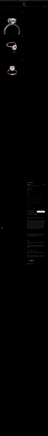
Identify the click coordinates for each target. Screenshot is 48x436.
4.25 (30, 195)
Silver (28, 190)
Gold (35, 190)
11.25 (39, 203)
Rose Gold (32, 190)
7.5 (30, 199)
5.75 (30, 197)
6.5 (38, 197)
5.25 (41, 195)
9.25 (33, 201)
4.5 (33, 195)
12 (30, 205)
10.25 (28, 203)
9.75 (38, 201)
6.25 (35, 197)
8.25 (38, 199)
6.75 (41, 197)
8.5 (41, 199)
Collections (5, 9)
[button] (34, 208)
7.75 (33, 199)
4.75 (35, 195)
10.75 (33, 203)
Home (2, 9)
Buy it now (41, 211)
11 (36, 203)
